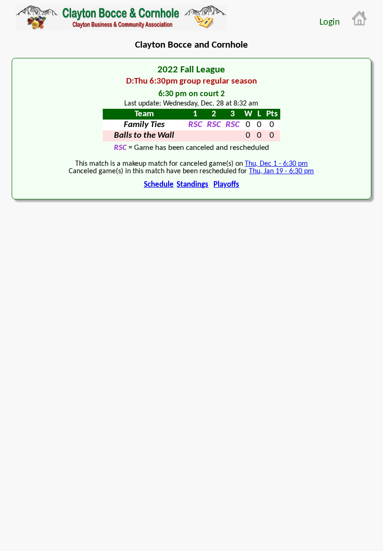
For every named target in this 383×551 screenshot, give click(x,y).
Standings (192, 185)
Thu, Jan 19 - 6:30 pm (281, 171)
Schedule (159, 185)
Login (329, 22)
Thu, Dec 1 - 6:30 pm (276, 164)
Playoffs (226, 185)
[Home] (360, 19)
